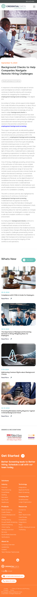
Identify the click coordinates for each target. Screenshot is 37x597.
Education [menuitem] (5, 497)
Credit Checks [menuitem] (6, 512)
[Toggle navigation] (34, 6)
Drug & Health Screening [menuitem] (9, 522)
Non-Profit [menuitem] (5, 500)
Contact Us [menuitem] (22, 510)
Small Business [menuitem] (23, 499)
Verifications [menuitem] (6, 537)
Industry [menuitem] (4, 484)
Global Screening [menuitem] (7, 524)
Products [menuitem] (5, 507)
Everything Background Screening (11, 81)
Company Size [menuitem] (24, 496)
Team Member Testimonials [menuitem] (10, 552)
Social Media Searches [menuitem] (9, 534)
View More (29, 260)
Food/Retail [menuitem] (5, 492)
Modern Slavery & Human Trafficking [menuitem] (27, 528)
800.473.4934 (30, 1)
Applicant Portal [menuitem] (24, 490)
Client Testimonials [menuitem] (25, 515)
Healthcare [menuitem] (5, 502)
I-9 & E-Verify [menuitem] (6, 527)
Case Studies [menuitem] (23, 517)
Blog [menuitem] (20, 512)
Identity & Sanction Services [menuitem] (8, 531)
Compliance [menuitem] (22, 520)
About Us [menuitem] (5, 541)
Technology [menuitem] (23, 484)
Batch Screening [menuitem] (24, 492)
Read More (5, 299)
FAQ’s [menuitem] (20, 524)
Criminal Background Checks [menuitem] (8, 516)
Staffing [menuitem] (4, 495)
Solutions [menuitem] (5, 481)
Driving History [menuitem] (6, 520)
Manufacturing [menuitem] (6, 490)
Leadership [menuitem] (5, 547)
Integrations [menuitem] (22, 487)
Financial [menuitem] (4, 487)
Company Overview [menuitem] (8, 544)
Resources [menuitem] (23, 507)
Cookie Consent (5, 589)
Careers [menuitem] (4, 549)
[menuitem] (3, 560)
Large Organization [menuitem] (25, 502)
